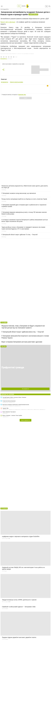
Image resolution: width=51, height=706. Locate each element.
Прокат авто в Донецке (7, 22)
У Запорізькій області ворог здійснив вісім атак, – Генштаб (22, 332)
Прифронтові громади (12, 367)
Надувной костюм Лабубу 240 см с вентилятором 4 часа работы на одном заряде (23, 568)
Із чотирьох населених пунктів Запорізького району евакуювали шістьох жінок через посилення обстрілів (24, 220)
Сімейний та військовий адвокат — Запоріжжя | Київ (18, 607)
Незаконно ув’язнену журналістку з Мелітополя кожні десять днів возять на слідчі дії (24, 186)
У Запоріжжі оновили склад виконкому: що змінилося (18, 193)
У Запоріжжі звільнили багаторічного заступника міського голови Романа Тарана (25, 337)
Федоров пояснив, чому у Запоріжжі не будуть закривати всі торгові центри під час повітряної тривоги (23, 327)
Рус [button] (46, 6)
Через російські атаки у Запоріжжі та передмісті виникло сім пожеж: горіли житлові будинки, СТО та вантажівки (23, 228)
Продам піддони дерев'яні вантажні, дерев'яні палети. (19, 637)
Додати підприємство (25, 420)
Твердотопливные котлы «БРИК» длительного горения (19, 600)
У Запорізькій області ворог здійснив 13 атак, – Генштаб (19, 234)
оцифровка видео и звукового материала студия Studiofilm (20, 536)
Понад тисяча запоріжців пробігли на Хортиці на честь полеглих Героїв (24, 199)
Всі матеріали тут (25, 388)
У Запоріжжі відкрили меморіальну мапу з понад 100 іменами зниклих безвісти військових (24, 213)
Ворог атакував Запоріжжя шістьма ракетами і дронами (21, 342)
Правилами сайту (22, 94)
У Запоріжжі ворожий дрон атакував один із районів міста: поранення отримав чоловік (23, 205)
